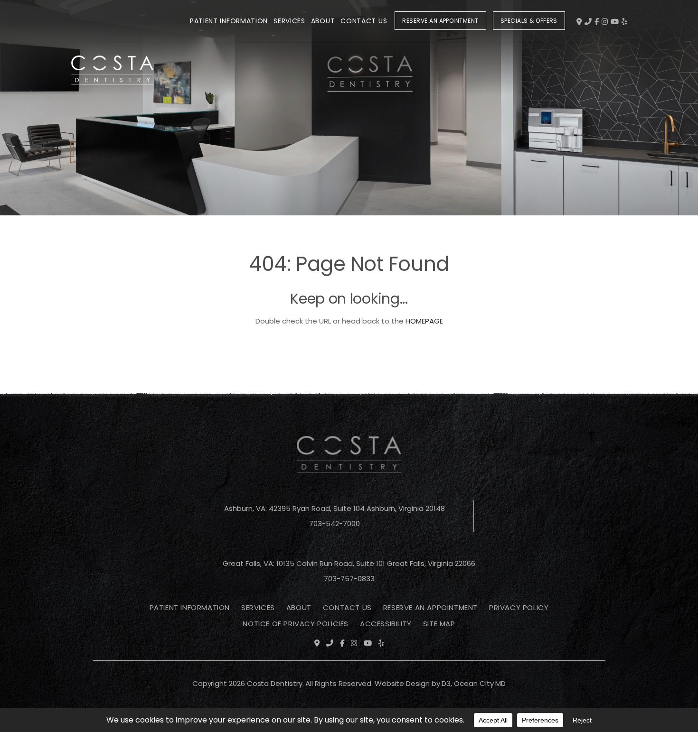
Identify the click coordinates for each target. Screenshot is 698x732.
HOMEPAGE (424, 321)
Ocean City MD (480, 683)
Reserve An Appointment (430, 607)
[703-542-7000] (588, 21)
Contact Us (363, 21)
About (323, 21)
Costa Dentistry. (275, 683)
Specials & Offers (528, 21)
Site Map (439, 624)
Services (289, 21)
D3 (446, 683)
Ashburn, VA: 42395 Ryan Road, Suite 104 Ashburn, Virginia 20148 (334, 508)
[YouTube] (615, 21)
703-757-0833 (349, 579)
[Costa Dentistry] (112, 22)
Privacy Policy (518, 607)
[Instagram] (605, 21)
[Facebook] (596, 21)
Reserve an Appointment (440, 21)
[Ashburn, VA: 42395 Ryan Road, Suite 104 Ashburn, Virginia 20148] (579, 21)
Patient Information (229, 21)
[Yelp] (624, 21)
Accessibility (386, 624)
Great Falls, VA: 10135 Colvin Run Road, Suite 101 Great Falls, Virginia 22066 (349, 563)
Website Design (402, 683)
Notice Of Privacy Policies (296, 624)
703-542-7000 (334, 523)
